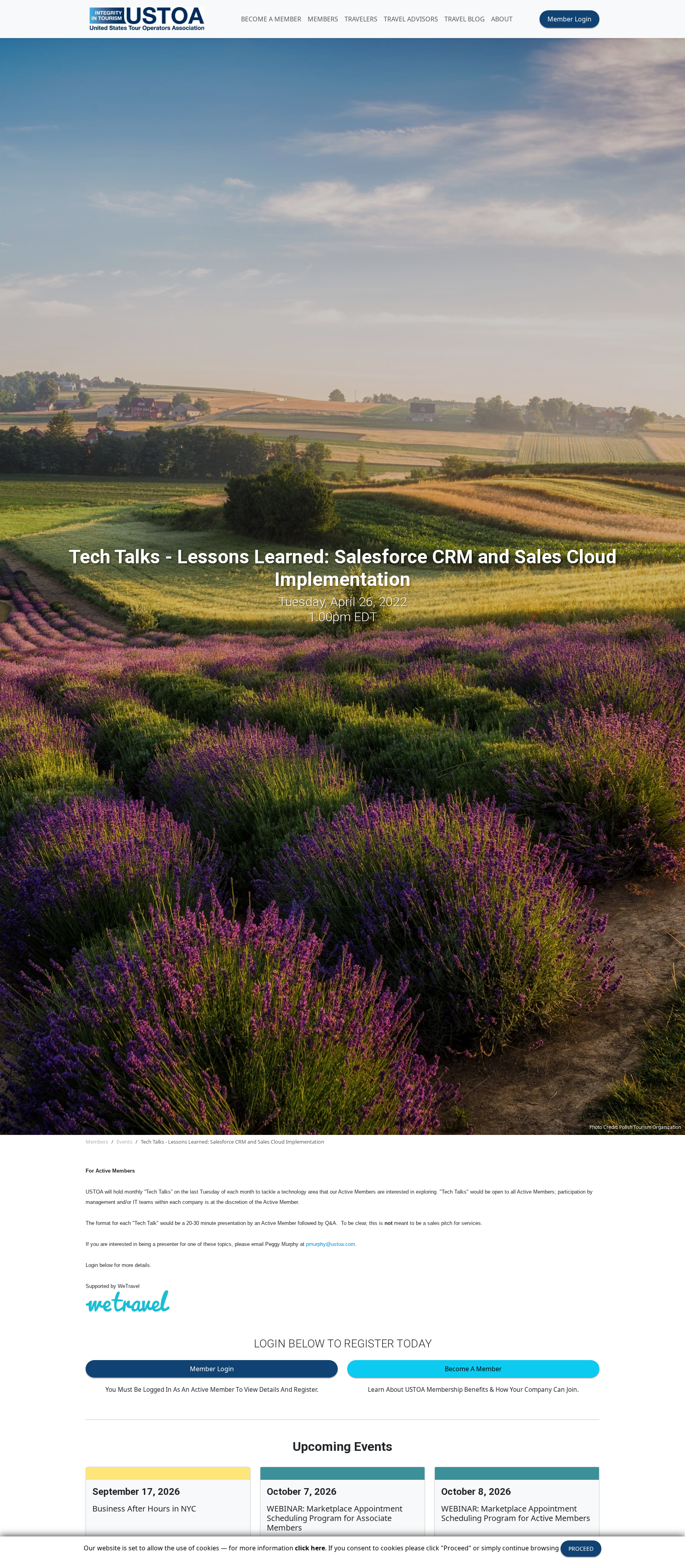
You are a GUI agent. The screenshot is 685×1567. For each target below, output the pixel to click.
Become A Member (271, 19)
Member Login (569, 19)
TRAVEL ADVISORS (411, 19)
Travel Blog (464, 19)
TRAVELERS (360, 19)
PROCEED (580, 1548)
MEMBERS (323, 19)
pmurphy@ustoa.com (330, 1244)
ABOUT (502, 19)
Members (97, 1141)
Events (124, 1141)
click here (310, 1548)
